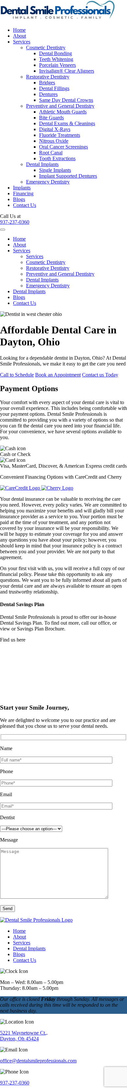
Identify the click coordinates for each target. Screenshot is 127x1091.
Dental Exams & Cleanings (67, 123)
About (19, 36)
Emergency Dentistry (48, 182)
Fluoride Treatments (59, 135)
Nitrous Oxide (53, 141)
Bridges (47, 82)
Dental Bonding (55, 53)
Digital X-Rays (54, 129)
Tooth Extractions (57, 158)
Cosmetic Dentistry (45, 47)
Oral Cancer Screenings (63, 147)
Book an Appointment (58, 375)
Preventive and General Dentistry (60, 106)
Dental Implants (42, 164)
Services (21, 41)
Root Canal (51, 152)
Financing (23, 193)
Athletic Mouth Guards (63, 111)
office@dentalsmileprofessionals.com (38, 1060)
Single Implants (55, 170)
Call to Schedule (17, 375)
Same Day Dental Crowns (66, 100)
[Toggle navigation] (2, 230)
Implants (22, 187)
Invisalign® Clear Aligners (66, 71)
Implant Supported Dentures (68, 176)
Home (19, 30)
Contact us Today (100, 375)
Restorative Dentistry (47, 76)
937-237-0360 (14, 222)
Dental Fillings (54, 88)
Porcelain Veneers (57, 65)
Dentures (48, 94)
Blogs (19, 199)
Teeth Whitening (56, 59)
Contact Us (24, 205)
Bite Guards (51, 117)
